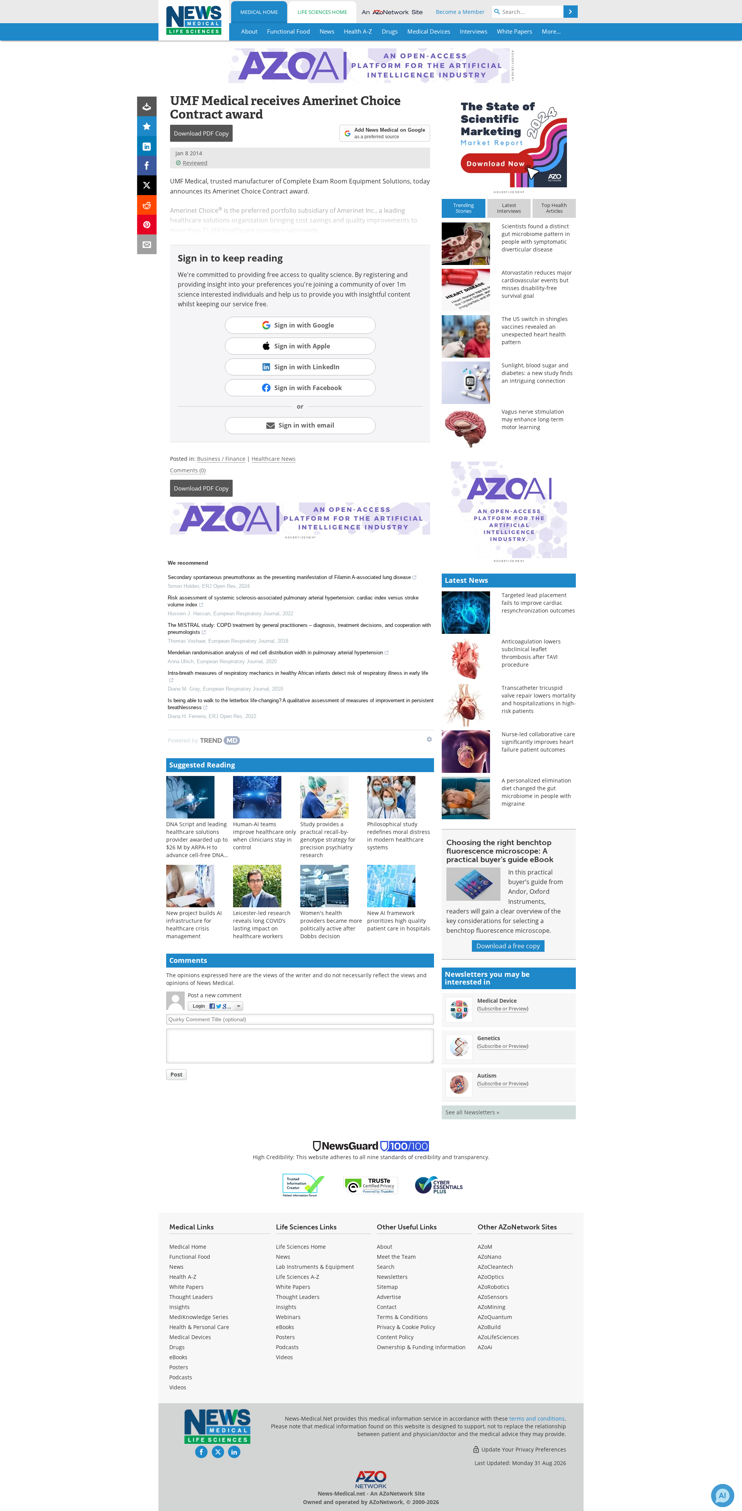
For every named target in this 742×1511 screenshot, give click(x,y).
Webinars (288, 1317)
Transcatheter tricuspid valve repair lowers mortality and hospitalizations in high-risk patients (539, 699)
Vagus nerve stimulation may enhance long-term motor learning (533, 419)
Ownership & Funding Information (421, 1347)
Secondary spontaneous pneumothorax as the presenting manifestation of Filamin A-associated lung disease (289, 577)
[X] (147, 185)
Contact (387, 1307)
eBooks (178, 1357)
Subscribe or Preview (503, 1008)
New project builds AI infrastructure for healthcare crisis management (194, 924)
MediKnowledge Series (198, 1317)
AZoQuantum (495, 1317)
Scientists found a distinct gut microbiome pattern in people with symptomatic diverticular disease (536, 237)
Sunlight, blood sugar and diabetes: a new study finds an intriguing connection (537, 373)
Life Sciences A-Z (297, 1276)
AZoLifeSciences (498, 1337)
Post (176, 1074)
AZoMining (491, 1307)
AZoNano (489, 1256)
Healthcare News (274, 458)
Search (386, 1266)
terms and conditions (537, 1418)
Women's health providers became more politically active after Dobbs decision (331, 924)
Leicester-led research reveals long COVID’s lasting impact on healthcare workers (262, 924)
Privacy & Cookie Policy (406, 1327)
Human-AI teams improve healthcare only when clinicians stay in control (264, 835)
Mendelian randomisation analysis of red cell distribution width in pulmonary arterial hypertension (275, 652)
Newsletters (392, 1276)
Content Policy (395, 1337)
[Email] (147, 244)
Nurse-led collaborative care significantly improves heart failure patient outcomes (538, 741)
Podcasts (180, 1377)
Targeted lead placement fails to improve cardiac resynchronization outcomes (538, 602)
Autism (487, 1075)
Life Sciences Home (322, 11)
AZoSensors (493, 1296)
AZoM (485, 1246)
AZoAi (485, 1347)
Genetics (488, 1038)
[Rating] (147, 126)
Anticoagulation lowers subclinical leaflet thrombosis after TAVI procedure (531, 653)
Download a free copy (508, 946)
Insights (179, 1307)
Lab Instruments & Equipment (315, 1266)
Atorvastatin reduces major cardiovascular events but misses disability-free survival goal (537, 284)
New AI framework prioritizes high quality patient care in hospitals (398, 920)
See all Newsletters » (472, 1112)
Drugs (177, 1347)
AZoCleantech (495, 1266)
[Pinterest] (147, 224)
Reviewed (195, 162)
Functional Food (189, 1256)
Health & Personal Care (199, 1327)
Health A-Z (182, 1276)
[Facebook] (147, 165)
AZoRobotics (493, 1286)
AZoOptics (491, 1276)
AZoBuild (489, 1327)
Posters (178, 1367)
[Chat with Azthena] (722, 1495)
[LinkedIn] (147, 146)
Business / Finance (221, 458)
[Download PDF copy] (147, 106)
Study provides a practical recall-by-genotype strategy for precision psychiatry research (328, 839)
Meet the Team (396, 1256)
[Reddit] (147, 205)
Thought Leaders (191, 1296)
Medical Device (497, 1000)
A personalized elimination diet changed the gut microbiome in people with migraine (536, 792)
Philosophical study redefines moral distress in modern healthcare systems (398, 835)
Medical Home (259, 11)
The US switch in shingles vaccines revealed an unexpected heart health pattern (535, 330)
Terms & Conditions (402, 1317)
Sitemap (387, 1286)
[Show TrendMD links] (429, 739)
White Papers (186, 1286)
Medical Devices (190, 1337)
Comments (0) (188, 470)
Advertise (389, 1296)
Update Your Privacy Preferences (523, 1449)
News (176, 1266)
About (384, 1246)
